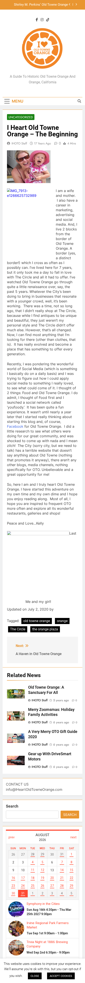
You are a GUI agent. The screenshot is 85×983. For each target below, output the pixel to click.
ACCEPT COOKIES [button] (61, 976)
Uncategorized (20, 117)
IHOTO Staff (19, 143)
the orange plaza (45, 629)
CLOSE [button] (35, 976)
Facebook (15, 426)
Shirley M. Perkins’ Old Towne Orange (41, 5)
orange (62, 621)
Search (12, 806)
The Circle (17, 629)
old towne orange (36, 621)
